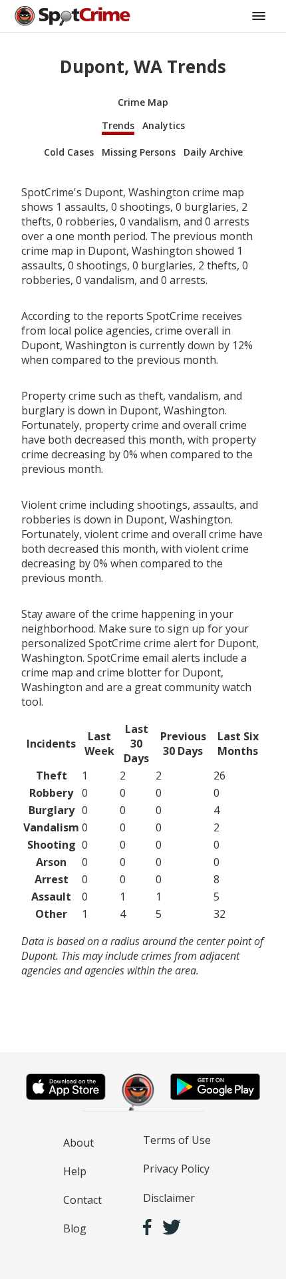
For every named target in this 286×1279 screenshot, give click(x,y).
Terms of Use (177, 1140)
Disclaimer (169, 1198)
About (78, 1142)
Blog (74, 1228)
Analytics (163, 125)
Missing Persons (139, 152)
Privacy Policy (176, 1168)
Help (74, 1171)
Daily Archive (213, 152)
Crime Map (143, 102)
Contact (82, 1200)
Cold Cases (69, 152)
